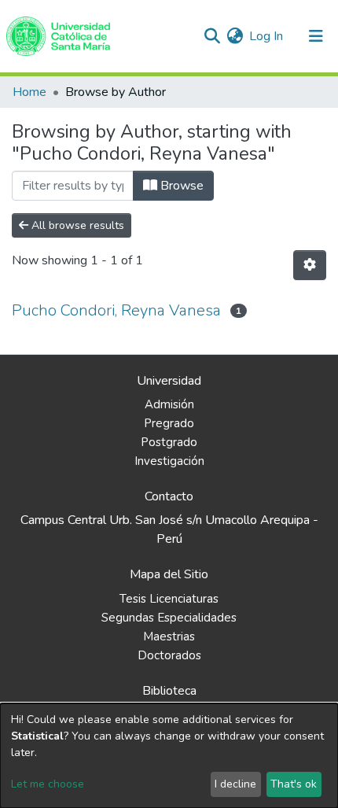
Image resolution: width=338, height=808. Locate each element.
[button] (234, 36)
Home (29, 92)
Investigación (169, 461)
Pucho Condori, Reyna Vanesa (116, 310)
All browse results (76, 225)
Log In (267, 36)
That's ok (293, 784)
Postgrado (169, 442)
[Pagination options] (309, 265)
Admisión (169, 404)
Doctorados (169, 655)
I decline (235, 784)
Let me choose (47, 784)
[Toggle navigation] (316, 36)
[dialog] (169, 755)
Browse (180, 185)
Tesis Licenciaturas (169, 599)
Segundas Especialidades (169, 617)
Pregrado (169, 423)
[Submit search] (212, 36)
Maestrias (169, 636)
